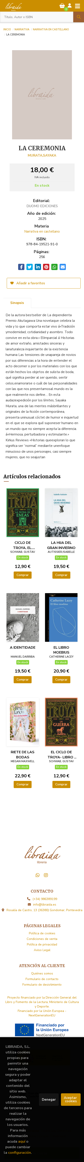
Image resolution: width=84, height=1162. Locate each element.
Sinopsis (17, 303)
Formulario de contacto (42, 979)
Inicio (7, 29)
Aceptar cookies (71, 1099)
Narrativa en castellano (51, 29)
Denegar (49, 1099)
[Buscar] (78, 17)
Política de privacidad (42, 944)
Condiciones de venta (42, 939)
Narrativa (22, 29)
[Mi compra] (62, 5)
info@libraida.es (44, 904)
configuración (19, 1152)
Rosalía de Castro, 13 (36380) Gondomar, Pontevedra (44, 910)
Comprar (23, 575)
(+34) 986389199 (44, 899)
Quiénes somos (42, 973)
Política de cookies (42, 933)
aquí (21, 1141)
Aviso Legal (42, 950)
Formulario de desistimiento (42, 984)
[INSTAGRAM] (46, 875)
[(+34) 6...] (37, 875)
